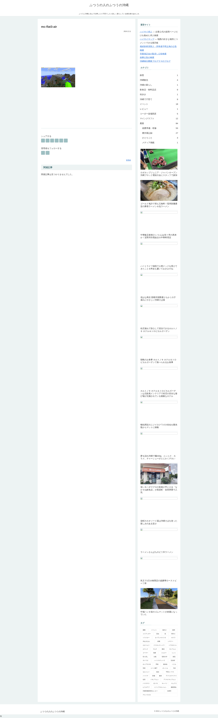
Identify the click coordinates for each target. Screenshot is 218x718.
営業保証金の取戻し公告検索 (153, 54)
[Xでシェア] (43, 140)
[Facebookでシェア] (48, 140)
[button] (66, 140)
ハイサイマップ (147, 39)
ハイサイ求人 (146, 32)
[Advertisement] (86, 50)
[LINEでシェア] (61, 140)
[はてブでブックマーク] (52, 140)
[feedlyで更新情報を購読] (43, 153)
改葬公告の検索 (147, 57)
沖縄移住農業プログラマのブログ (155, 61)
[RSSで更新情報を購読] (48, 153)
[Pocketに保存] (57, 140)
